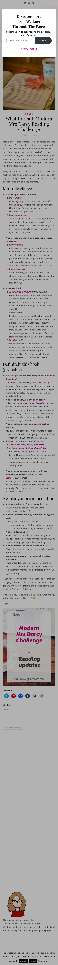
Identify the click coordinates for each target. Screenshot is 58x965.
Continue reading (29, 48)
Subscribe (43, 40)
